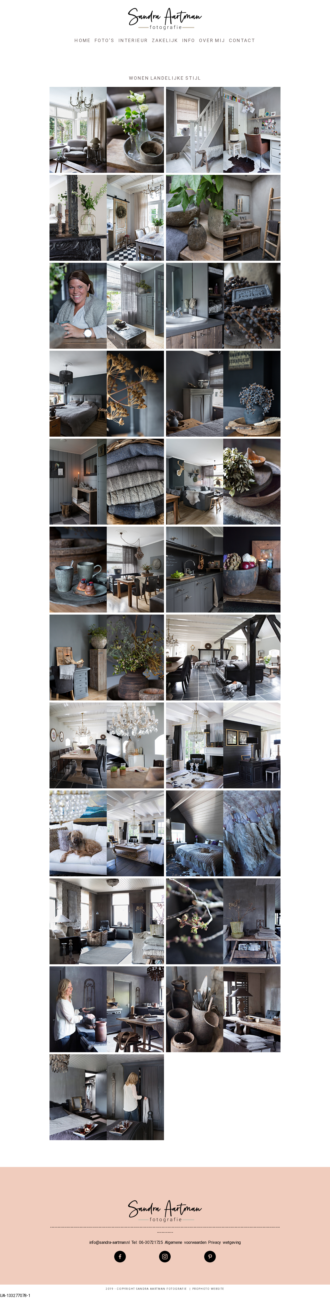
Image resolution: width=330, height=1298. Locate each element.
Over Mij (212, 40)
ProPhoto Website (208, 1288)
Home (82, 40)
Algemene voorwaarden (186, 1242)
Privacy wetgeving (224, 1242)
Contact (242, 40)
